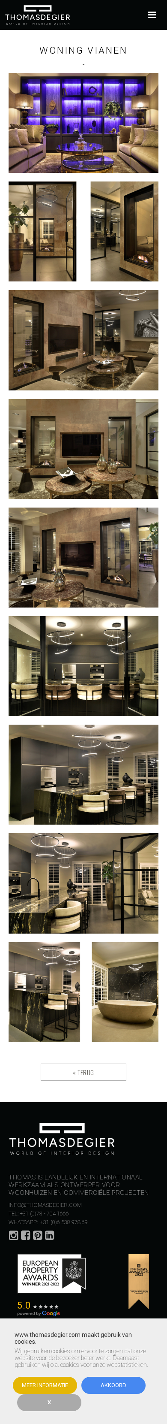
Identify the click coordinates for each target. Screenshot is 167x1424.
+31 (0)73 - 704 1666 (44, 1213)
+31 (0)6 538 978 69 (63, 1222)
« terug (83, 1072)
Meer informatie (45, 1385)
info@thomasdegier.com (45, 1205)
